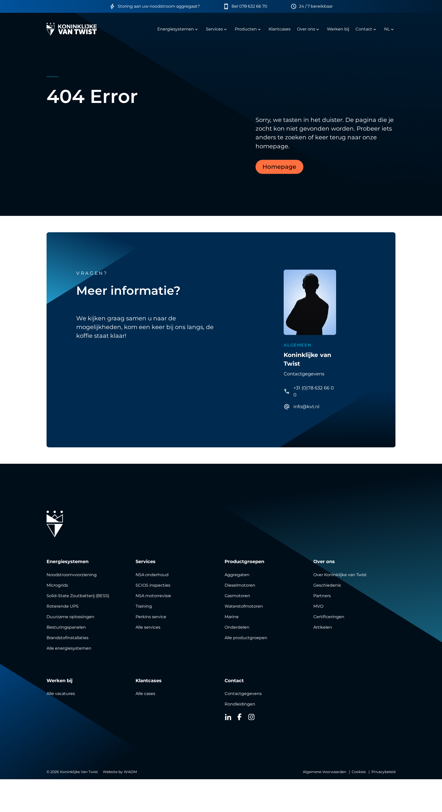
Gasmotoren (237, 595)
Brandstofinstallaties (68, 637)
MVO (318, 606)
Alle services (148, 627)
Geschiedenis (327, 585)
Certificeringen (328, 616)
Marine (232, 616)
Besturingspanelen (66, 627)
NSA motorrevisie (153, 595)
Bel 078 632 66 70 (249, 6)
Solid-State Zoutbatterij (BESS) (78, 595)
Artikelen (322, 627)
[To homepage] (71, 29)
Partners (322, 595)
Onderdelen (237, 627)
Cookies (359, 772)
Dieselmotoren (240, 585)
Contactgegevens (243, 693)
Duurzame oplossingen (70, 616)
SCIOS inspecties (153, 585)
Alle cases (145, 693)
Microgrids (57, 585)
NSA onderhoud (152, 574)
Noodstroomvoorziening (72, 574)
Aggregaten (237, 574)
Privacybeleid (383, 772)
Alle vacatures (61, 693)
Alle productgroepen (246, 637)
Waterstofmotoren (244, 606)
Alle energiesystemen (69, 648)
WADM (130, 772)
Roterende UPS (63, 606)
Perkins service (151, 616)
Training (144, 606)
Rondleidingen (240, 704)
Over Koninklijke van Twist (340, 574)
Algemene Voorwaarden (324, 772)
